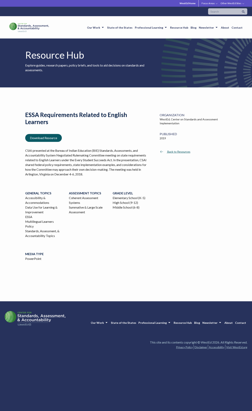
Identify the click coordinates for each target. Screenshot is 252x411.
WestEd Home (187, 3)
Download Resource (43, 138)
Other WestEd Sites (230, 3)
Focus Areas (208, 3)
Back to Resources (178, 151)
